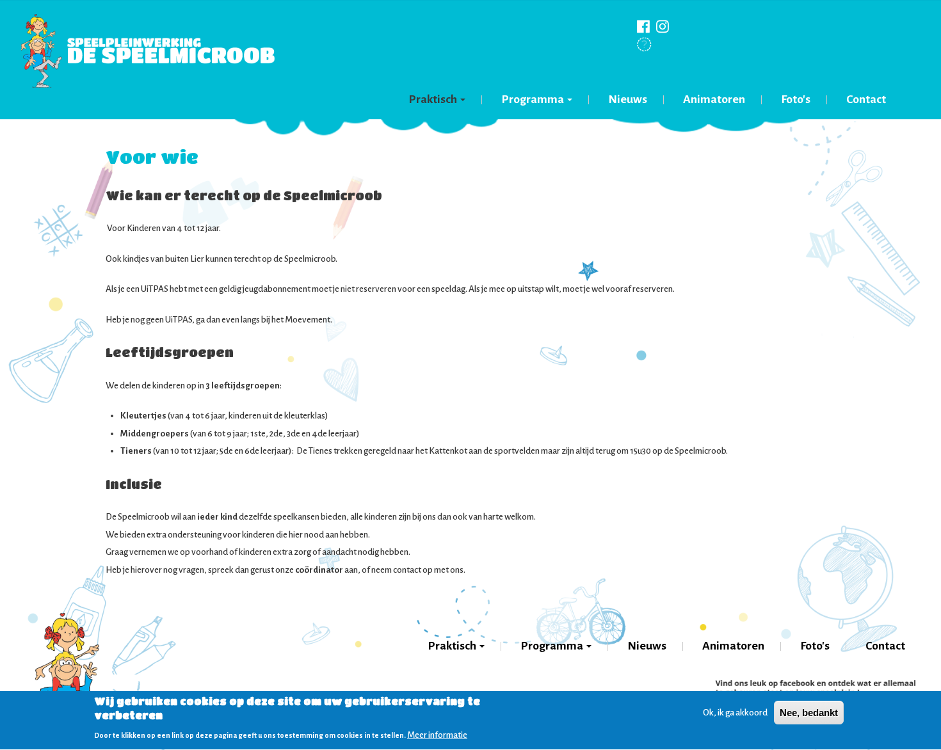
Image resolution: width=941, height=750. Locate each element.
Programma (533, 99)
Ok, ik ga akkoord (735, 712)
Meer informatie (437, 735)
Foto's (795, 99)
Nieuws (627, 99)
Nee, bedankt (809, 712)
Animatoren (714, 99)
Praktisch (433, 99)
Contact (866, 99)
